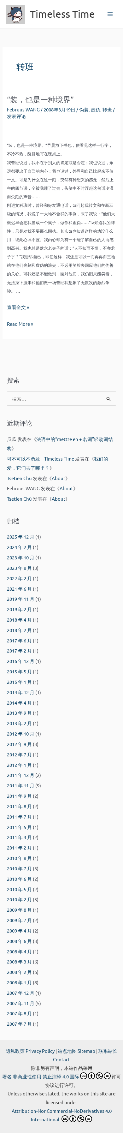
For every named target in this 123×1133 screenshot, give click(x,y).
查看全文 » (18, 307)
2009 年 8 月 (19, 910)
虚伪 (95, 109)
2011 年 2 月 (19, 847)
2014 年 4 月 (19, 703)
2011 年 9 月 (19, 796)
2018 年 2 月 (19, 630)
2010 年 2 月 (19, 899)
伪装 (84, 109)
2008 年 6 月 (19, 941)
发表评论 (16, 116)
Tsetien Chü (19, 478)
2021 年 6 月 (19, 589)
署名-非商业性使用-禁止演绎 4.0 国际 (40, 1076)
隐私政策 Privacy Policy (30, 1051)
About (58, 478)
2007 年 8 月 (19, 1013)
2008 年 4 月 (19, 951)
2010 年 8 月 (19, 858)
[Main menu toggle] (110, 14)
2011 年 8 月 (19, 806)
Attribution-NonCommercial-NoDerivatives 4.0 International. (62, 1115)
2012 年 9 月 (19, 744)
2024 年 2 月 (19, 547)
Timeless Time (62, 14)
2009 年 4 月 (19, 930)
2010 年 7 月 (19, 868)
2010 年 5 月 (19, 889)
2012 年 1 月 (19, 765)
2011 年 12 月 (20, 775)
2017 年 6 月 (19, 640)
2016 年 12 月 (20, 661)
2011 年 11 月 (20, 785)
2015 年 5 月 (19, 671)
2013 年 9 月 (19, 713)
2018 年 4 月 (19, 620)
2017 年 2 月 (19, 650)
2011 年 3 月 (19, 837)
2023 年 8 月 (19, 568)
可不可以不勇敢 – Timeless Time (40, 459)
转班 (107, 109)
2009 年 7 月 (19, 920)
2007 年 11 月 (20, 1003)
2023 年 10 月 (20, 557)
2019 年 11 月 (20, 599)
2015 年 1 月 (19, 682)
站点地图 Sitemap (76, 1051)
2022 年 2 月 (19, 578)
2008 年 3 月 (19, 961)
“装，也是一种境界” (40, 99)
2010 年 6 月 (19, 879)
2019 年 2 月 (19, 609)
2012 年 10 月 (20, 733)
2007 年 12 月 (20, 993)
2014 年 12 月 (20, 692)
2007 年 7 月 (19, 1024)
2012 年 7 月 (19, 754)
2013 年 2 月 (19, 723)
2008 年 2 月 (19, 972)
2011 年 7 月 (19, 817)
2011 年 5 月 (19, 827)
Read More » (20, 324)
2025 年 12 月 (20, 537)
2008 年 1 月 (19, 982)
